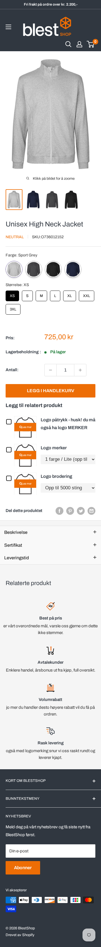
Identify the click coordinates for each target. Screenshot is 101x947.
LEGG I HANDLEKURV (50, 390)
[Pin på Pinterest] (70, 511)
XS (12, 294)
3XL (13, 307)
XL (69, 294)
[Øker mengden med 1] (80, 370)
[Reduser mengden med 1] (50, 370)
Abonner (23, 867)
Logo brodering (56, 476)
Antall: (12, 370)
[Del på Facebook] (59, 511)
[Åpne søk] (68, 44)
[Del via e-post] (91, 511)
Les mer (26, 426)
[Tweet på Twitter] (81, 511)
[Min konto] (79, 44)
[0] (90, 44)
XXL (87, 294)
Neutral (15, 237)
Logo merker (54, 447)
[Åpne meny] (8, 27)
